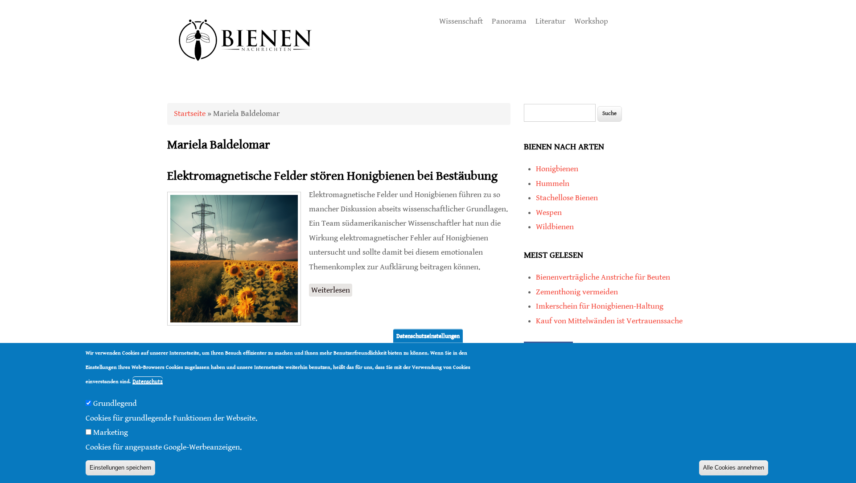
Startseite (190, 113)
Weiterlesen (331, 291)
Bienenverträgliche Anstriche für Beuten (603, 277)
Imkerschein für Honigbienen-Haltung (599, 306)
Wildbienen (555, 226)
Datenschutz (147, 382)
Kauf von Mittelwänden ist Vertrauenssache (609, 321)
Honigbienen (557, 168)
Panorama (509, 21)
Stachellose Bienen (567, 197)
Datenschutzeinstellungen (428, 335)
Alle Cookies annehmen (733, 467)
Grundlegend (115, 403)
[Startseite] (245, 71)
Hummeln (552, 183)
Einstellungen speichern (120, 467)
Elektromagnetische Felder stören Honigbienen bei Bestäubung (332, 176)
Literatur (550, 21)
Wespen (549, 212)
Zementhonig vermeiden (577, 292)
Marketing (110, 432)
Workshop (591, 21)
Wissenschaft (461, 21)
